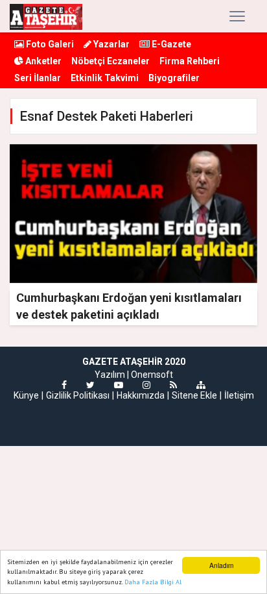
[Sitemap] (200, 385)
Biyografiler (174, 78)
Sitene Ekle (194, 395)
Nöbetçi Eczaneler (110, 61)
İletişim (239, 395)
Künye (26, 395)
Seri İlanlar (37, 78)
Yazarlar (110, 44)
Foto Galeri (49, 44)
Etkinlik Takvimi (105, 78)
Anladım (221, 565)
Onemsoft (152, 374)
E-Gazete (170, 44)
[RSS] (173, 385)
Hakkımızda (141, 395)
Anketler (42, 61)
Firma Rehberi (189, 61)
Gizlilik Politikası (78, 395)
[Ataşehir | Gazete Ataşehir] (46, 16)
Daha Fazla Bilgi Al (152, 582)
